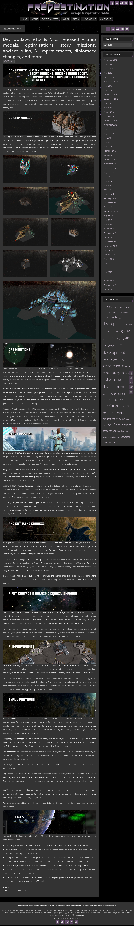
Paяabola (66, 918)
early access (108, 331)
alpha (113, 307)
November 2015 (110, 125)
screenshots (109, 430)
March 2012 (109, 280)
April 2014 (108, 190)
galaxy (117, 331)
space (112, 436)
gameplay (108, 359)
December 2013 (110, 202)
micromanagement (113, 399)
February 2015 (110, 151)
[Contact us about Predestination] (131, 387)
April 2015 (108, 146)
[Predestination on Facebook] (131, 373)
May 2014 (108, 185)
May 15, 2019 (8, 61)
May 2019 (108, 64)
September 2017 (111, 81)
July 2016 (107, 103)
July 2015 (107, 138)
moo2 (107, 405)
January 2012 (109, 289)
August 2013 (109, 215)
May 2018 (108, 73)
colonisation (117, 312)
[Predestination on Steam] (131, 382)
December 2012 (110, 241)
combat (126, 313)
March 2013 (109, 228)
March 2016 (109, 112)
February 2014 (110, 198)
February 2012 (110, 285)
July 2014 (107, 177)
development (113, 323)
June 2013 (108, 220)
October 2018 (110, 68)
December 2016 (110, 94)
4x (109, 306)
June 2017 (108, 86)
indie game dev (120, 372)
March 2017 (109, 90)
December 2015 (110, 120)
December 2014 (110, 159)
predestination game (114, 418)
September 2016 (111, 99)
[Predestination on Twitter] (131, 378)
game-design (112, 337)
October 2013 (110, 207)
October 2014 (110, 168)
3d (104, 307)
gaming (118, 359)
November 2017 (110, 77)
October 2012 (110, 250)
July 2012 (107, 263)
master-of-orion (118, 393)
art (118, 307)
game (125, 330)
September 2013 (111, 211)
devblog (116, 317)
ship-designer (122, 431)
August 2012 (109, 259)
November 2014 (110, 164)
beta (121, 308)
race (127, 419)
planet (116, 406)
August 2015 (109, 133)
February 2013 (110, 233)
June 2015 (108, 142)
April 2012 (108, 276)
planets (125, 406)
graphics (109, 365)
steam (119, 437)
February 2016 (110, 116)
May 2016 (108, 107)
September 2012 (111, 254)
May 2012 (108, 272)
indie (120, 365)
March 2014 (109, 194)
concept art (106, 318)
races (105, 425)
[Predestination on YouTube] (131, 392)
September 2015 (111, 129)
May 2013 (108, 224)
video (114, 442)
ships (105, 437)
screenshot (123, 425)
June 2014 (108, 181)
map (104, 394)
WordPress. (76, 918)
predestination (115, 412)
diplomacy (128, 324)
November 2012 (110, 246)
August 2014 (109, 172)
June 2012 (108, 267)
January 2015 (109, 155)
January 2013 (109, 237)
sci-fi (111, 424)
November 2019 (110, 60)
